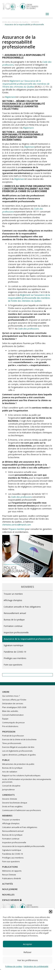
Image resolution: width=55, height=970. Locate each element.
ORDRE (5, 691)
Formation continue (13, 626)
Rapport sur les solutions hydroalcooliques (21, 775)
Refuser (27, 952)
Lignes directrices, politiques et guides (19, 754)
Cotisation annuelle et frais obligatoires (22, 606)
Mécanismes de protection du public (18, 764)
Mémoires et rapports (12, 871)
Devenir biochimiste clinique (14, 802)
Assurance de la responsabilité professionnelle (27, 638)
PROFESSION (8, 731)
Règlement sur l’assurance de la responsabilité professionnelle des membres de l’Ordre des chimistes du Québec (29, 298)
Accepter (27, 944)
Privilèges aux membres (15, 658)
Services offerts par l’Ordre (14, 699)
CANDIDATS (8, 794)
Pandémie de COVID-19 (15, 651)
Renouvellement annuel (15, 613)
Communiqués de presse (13, 722)
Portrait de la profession (13, 735)
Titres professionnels (11, 743)
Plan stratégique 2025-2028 (14, 707)
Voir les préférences (27, 960)
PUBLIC (6, 759)
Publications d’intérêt (11, 878)
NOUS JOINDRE (10, 889)
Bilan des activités (10, 711)
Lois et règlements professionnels (17, 751)
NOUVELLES (8, 894)
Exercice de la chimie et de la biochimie (19, 739)
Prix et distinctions (10, 726)
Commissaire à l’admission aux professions (21, 810)
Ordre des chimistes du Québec (15, 22)
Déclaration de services (12, 703)
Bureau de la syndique (14, 619)
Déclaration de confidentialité (36, 966)
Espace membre (17, 529)
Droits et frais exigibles (12, 806)
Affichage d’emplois (13, 600)
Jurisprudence (8, 789)
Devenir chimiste (9, 799)
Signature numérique (13, 645)
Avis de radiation (9, 771)
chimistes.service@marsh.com (16, 524)
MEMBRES (35, 22)
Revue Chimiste (9, 874)
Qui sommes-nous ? (11, 696)
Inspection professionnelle (16, 632)
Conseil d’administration (13, 715)
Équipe (5, 718)
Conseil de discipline (11, 785)
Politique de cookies (13, 966)
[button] (50, 911)
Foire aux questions (13, 664)
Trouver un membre (13, 593)
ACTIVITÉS (7, 883)
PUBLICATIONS (10, 866)
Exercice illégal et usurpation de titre (18, 747)
